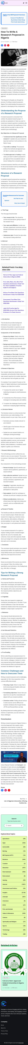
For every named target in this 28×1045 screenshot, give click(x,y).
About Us (3, 1028)
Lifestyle (5, 896)
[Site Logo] (6, 1004)
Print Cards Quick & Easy (18, 22)
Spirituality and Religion (9, 921)
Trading (5, 934)
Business (5, 859)
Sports (5, 926)
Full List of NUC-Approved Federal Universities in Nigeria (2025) (13, 983)
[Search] (6, 825)
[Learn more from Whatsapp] (5, 45)
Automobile (6, 847)
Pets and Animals (8, 909)
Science (5, 917)
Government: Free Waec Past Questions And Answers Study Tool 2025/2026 (13, 301)
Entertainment (7, 872)
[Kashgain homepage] (4, 3)
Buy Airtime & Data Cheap (18, 20)
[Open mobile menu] (26, 2)
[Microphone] (21, 825)
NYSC (4, 905)
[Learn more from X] (8, 45)
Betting (5, 851)
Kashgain (21, 1042)
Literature (6, 901)
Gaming (5, 880)
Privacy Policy (4, 1033)
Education (4, 28)
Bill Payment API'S (8, 855)
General (5, 884)
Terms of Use (4, 1031)
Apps (4, 843)
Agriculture (6, 838)
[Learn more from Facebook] (2, 45)
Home (2, 1025)
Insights (5, 892)
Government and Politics (10, 888)
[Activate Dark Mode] (23, 3)
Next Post (22, 798)
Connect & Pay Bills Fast (17, 18)
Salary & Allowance (8, 913)
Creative (5, 863)
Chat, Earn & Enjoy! (15, 203)
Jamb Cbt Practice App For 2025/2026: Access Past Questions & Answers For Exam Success (13, 310)
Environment (6, 876)
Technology (6, 930)
